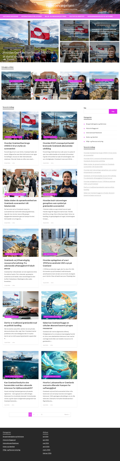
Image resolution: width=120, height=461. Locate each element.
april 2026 (46, 446)
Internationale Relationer (31, 16)
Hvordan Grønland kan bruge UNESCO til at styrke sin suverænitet (28, 54)
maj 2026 (46, 443)
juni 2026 (46, 440)
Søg (85, 108)
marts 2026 (46, 450)
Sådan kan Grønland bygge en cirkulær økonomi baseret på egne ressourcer (58, 325)
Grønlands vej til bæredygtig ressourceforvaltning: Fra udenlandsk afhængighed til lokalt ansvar (19, 264)
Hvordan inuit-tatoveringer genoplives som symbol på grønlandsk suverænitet (104, 53)
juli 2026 (45, 436)
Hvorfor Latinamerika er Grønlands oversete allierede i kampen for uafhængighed (58, 385)
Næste (66, 414)
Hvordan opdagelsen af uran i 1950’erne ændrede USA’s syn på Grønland (57, 263)
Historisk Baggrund (10, 16)
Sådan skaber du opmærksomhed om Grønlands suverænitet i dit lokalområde (74, 53)
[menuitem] (10, 16)
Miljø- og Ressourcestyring (55, 16)
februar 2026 (47, 453)
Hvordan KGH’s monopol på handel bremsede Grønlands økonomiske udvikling (104, 31)
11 (41, 414)
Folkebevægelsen (60, 5)
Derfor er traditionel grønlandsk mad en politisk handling (20, 324)
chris (4, 59)
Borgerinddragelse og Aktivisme (100, 16)
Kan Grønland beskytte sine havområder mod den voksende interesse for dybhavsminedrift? (18, 385)
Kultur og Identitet (76, 16)
